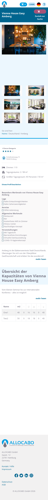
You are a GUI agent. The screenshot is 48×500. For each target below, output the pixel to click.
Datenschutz (7, 482)
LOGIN (31, 4)
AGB (4, 484)
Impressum (6, 469)
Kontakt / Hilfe (8, 466)
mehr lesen (41, 259)
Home (4, 133)
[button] (7, 105)
